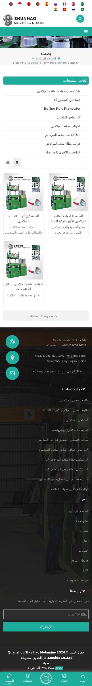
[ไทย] (74, 9)
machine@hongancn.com (47, 371)
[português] (38, 4)
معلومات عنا (81, 521)
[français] (65, 4)
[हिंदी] (56, 9)
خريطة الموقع (80, 560)
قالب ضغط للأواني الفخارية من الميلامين (64, 479)
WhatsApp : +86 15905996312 (66, 345)
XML (86, 570)
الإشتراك (46, 627)
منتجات (84, 531)
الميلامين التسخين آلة (67, 100)
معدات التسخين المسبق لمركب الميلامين (63, 439)
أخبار (86, 540)
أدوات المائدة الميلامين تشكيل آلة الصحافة (23, 286)
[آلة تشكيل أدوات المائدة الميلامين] (23, 192)
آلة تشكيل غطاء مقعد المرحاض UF (67, 459)
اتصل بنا (84, 550)
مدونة (46, 662)
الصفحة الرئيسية (46, 58)
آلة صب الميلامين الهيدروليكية (70, 430)
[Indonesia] (20, 4)
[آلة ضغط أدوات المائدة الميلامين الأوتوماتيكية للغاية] (68, 192)
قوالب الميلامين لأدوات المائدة (70, 489)
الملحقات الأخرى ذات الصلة (63, 152)
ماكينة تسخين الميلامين (74, 400)
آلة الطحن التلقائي (69, 117)
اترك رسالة (46, 678)
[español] (47, 4)
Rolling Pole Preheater (62, 109)
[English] (74, 4)
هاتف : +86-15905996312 (69, 340)
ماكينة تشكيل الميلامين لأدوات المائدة (65, 410)
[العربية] (83, 4)
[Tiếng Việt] (65, 9)
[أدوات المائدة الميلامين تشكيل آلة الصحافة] (23, 260)
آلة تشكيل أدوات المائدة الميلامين (23, 218)
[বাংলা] (11, 4)
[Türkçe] (29, 4)
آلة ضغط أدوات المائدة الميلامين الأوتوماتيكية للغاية (68, 218)
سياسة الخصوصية (78, 580)
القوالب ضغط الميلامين (66, 126)
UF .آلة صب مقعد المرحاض (63, 135)
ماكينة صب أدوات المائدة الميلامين (59, 91)
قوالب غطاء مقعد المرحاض (63, 144)
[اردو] (83, 9)
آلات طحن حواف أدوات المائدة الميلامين (64, 449)
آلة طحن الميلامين (77, 420)
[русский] (56, 4)
